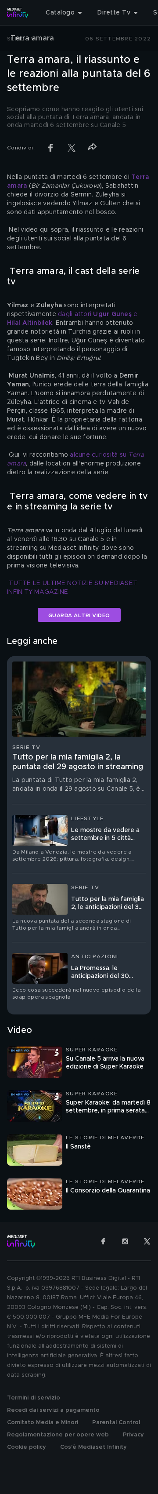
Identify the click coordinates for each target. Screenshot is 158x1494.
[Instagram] (125, 1241)
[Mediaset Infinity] (17, 12)
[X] (147, 1241)
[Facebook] (103, 1241)
